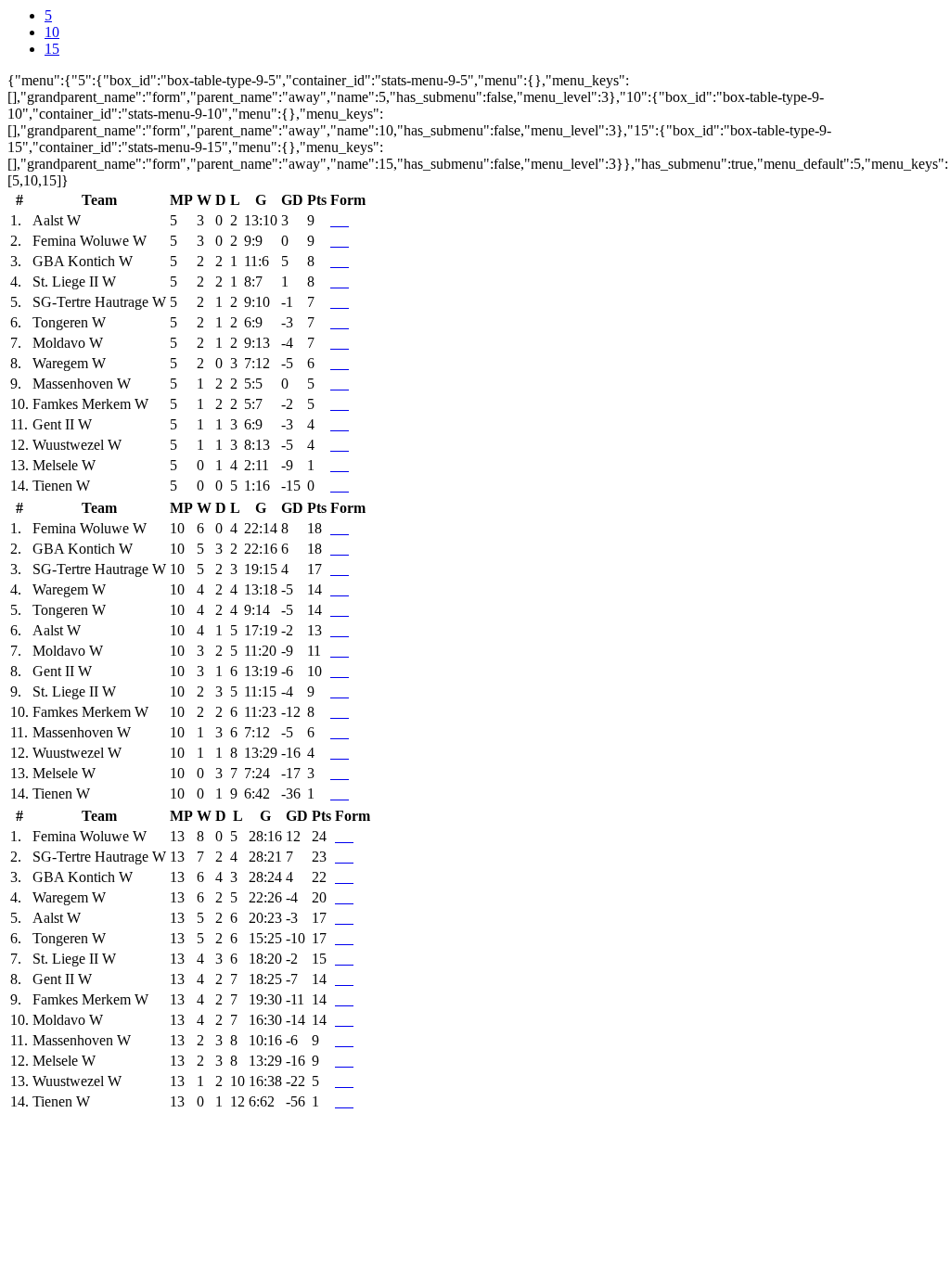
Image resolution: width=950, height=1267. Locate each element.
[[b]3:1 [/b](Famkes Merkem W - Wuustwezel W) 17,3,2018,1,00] (343, 445)
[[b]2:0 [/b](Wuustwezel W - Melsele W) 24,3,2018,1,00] (343, 465)
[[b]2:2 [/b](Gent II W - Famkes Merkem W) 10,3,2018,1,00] (343, 404)
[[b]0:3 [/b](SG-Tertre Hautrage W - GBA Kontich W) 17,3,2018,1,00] (347, 261)
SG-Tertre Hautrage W (99, 302)
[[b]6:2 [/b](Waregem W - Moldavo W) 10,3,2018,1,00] (343, 343)
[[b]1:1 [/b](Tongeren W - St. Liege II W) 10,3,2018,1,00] (339, 281)
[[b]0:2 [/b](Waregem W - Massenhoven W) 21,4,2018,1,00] (336, 383)
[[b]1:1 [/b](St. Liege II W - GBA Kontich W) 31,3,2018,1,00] (343, 261)
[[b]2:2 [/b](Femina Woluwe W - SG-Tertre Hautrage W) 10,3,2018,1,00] (343, 302)
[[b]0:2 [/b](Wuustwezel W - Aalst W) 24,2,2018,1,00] (343, 220)
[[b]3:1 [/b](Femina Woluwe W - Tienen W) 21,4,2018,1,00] (336, 485)
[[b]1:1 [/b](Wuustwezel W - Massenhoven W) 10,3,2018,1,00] (343, 383)
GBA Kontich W (82, 261)
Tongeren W (69, 322)
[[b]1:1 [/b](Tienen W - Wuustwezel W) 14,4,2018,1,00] (339, 445)
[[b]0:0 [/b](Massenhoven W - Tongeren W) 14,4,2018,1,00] (336, 322)
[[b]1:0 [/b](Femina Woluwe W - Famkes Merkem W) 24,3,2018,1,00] (339, 404)
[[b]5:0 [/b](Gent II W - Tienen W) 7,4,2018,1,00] (339, 485)
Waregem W (69, 363)
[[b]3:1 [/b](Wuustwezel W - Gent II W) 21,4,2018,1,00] (339, 424)
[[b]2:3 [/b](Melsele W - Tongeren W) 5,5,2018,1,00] (332, 322)
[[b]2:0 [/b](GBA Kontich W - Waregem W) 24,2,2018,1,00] (343, 363)
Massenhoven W (81, 383)
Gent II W (62, 424)
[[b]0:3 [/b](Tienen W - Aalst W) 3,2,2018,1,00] (347, 220)
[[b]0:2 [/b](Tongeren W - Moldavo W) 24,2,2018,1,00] (347, 343)
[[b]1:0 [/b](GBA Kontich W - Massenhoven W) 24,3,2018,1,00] (339, 383)
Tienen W (61, 485)
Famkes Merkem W (90, 404)
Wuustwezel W (77, 445)
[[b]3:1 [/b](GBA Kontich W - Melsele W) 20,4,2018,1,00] (339, 465)
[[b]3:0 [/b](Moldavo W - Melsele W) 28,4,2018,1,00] (336, 465)
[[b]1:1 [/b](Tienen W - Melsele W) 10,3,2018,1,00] (347, 465)
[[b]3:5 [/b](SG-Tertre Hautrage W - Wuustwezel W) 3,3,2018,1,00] (347, 445)
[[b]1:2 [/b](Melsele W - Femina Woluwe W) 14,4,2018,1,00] (336, 241)
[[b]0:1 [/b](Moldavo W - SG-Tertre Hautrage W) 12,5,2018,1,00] (332, 302)
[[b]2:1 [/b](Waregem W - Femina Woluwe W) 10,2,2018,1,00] (347, 241)
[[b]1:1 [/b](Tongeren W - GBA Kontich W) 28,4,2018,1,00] (336, 261)
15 (52, 49)
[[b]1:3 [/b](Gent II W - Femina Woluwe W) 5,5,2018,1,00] (332, 241)
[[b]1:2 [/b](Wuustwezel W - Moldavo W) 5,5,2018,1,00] (332, 343)
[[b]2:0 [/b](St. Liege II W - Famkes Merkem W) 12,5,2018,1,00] (332, 404)
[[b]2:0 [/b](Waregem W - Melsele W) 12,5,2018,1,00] (332, 465)
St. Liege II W (74, 281)
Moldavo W (67, 343)
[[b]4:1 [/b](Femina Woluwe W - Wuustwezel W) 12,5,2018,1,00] (332, 445)
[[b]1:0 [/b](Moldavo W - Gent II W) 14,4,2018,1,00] (343, 424)
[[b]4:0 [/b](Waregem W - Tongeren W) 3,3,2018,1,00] (343, 322)
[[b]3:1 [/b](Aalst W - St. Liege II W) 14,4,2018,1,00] (336, 281)
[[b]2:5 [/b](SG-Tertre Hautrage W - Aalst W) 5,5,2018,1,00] (332, 220)
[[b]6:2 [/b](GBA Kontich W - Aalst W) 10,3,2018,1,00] (339, 220)
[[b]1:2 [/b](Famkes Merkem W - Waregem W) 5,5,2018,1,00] (332, 363)
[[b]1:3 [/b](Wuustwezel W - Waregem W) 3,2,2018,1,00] (347, 363)
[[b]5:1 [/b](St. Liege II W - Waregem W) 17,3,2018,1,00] (339, 363)
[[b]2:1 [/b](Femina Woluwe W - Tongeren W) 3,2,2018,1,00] (347, 322)
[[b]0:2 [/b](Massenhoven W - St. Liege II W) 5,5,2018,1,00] (332, 281)
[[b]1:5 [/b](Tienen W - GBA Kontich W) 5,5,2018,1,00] (332, 261)
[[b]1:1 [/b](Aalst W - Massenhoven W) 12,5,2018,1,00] (332, 383)
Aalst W (56, 220)
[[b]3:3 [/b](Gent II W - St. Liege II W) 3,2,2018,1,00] (347, 281)
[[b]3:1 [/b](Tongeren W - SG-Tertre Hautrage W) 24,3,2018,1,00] (339, 302)
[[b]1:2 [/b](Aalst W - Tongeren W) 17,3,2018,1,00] (339, 322)
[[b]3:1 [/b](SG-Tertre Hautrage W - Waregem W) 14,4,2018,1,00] (336, 363)
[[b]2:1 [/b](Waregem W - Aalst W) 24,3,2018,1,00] (336, 220)
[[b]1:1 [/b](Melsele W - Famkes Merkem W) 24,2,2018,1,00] (347, 404)
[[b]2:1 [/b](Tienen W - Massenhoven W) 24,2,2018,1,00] (347, 383)
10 (52, 32)
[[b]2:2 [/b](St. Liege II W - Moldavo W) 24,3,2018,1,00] (339, 343)
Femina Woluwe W (89, 241)
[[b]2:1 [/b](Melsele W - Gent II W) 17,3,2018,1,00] (347, 424)
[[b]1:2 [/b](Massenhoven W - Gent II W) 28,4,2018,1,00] (336, 424)
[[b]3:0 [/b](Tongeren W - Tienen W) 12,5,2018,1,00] (332, 485)
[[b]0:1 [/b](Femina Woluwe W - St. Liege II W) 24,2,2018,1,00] (343, 281)
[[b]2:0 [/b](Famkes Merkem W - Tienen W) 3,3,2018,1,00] (347, 485)
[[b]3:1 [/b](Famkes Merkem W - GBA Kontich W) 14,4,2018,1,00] (339, 261)
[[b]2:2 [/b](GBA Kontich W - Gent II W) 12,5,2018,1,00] (332, 424)
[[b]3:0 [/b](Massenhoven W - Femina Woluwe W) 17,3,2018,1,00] (339, 241)
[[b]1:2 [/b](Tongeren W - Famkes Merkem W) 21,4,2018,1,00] (336, 404)
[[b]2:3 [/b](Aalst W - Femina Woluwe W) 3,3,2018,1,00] (343, 241)
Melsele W (64, 465)
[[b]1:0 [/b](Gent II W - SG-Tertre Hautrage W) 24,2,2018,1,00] (347, 302)
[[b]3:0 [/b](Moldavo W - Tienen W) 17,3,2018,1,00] (343, 485)
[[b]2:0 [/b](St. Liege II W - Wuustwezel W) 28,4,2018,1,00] (336, 445)
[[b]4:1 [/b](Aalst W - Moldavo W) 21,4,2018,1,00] (336, 343)
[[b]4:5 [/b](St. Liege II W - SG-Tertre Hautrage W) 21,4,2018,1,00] (336, 302)
